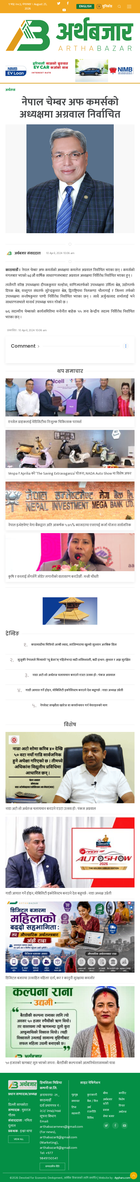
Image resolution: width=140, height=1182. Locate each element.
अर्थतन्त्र (123, 1111)
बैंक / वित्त (92, 1101)
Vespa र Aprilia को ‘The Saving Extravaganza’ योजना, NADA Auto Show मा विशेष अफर (69, 473)
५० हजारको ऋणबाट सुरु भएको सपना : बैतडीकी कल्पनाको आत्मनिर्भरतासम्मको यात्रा (60, 1063)
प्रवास (106, 1110)
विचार (122, 1105)
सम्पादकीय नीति (52, 1166)
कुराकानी (92, 1094)
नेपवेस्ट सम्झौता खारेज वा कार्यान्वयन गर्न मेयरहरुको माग (74, 705)
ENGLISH (85, 6)
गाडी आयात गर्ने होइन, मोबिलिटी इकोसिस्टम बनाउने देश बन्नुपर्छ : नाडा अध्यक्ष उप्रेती (74, 690)
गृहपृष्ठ (74, 1094)
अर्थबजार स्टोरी (107, 1101)
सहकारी (75, 1113)
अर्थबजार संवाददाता (28, 253)
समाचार (75, 1101)
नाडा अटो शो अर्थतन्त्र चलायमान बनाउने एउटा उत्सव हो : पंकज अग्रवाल (73, 675)
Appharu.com (122, 1177)
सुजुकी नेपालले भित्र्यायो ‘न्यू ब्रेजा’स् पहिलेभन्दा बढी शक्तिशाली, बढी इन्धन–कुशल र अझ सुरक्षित (74, 660)
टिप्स (73, 1107)
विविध (90, 1117)
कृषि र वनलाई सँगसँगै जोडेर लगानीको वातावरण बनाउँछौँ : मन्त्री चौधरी (53, 577)
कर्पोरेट (122, 1093)
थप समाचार (70, 371)
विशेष (70, 724)
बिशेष (122, 1099)
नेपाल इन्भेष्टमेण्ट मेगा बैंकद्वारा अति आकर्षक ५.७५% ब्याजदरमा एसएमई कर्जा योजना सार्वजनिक (69, 525)
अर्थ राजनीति (91, 1109)
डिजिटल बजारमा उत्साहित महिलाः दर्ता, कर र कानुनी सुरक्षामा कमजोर (50, 978)
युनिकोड (107, 6)
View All (19, 1139)
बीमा (105, 1093)
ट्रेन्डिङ (12, 633)
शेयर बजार (108, 1116)
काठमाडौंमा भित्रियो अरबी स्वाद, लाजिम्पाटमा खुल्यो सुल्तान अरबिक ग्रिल (74, 644)
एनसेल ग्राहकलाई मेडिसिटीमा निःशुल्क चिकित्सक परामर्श (44, 422)
